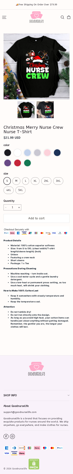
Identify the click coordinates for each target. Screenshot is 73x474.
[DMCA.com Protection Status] (34, 468)
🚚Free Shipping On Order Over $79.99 (36, 4)
